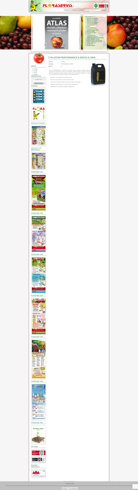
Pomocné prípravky (91, 27)
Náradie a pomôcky (91, 42)
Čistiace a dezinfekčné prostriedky (94, 41)
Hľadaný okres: (38, 79)
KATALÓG (67, 10)
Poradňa (35, 71)
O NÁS (71, 1)
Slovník (35, 72)
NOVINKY (74, 10)
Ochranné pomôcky (91, 35)
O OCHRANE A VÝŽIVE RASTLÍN (88, 1)
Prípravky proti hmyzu (92, 21)
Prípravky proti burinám (92, 23)
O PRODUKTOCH (77, 1)
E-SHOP (81, 10)
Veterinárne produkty (91, 32)
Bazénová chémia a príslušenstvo (94, 40)
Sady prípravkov (90, 25)
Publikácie (89, 34)
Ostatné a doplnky (91, 31)
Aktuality (35, 69)
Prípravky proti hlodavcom (93, 22)
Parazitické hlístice (91, 45)
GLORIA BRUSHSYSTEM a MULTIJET (95, 37)
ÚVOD (68, 1)
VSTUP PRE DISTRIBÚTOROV (102, 1)
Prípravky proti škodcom (92, 20)
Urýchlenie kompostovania (93, 30)
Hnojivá (88, 26)
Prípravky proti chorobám (92, 18)
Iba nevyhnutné (73, 488)
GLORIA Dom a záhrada (92, 36)
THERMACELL (90, 44)
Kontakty (35, 74)
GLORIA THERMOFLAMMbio (93, 39)
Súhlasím (65, 488)
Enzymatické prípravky (92, 28)
